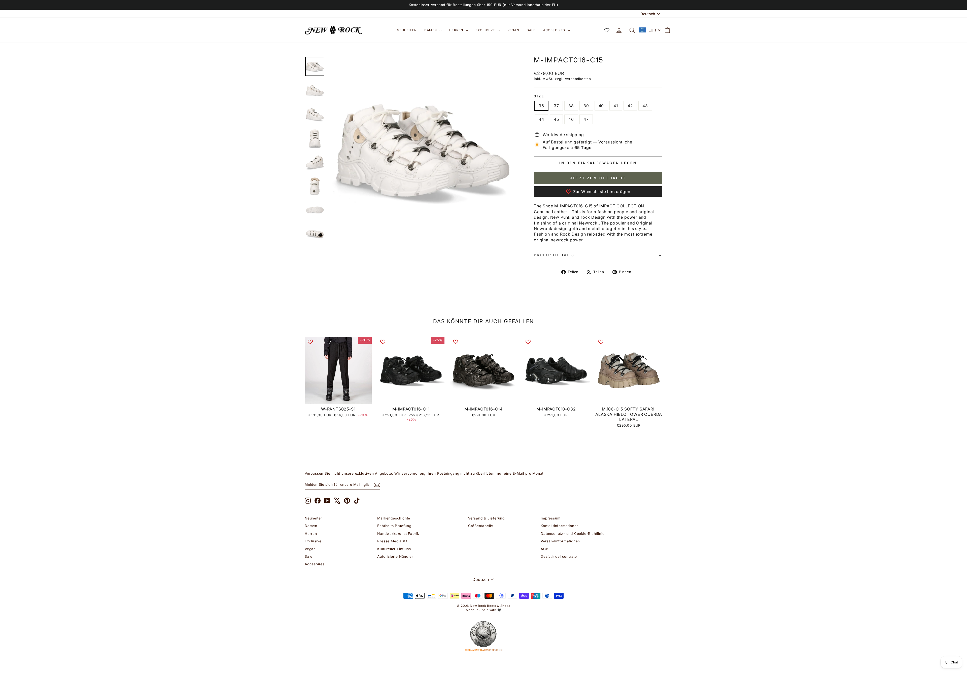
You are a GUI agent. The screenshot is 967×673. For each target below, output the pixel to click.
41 (615, 105)
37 (556, 105)
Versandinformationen (560, 541)
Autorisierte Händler (395, 556)
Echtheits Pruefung (394, 526)
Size (539, 96)
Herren (456, 30)
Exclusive (486, 30)
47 (586, 119)
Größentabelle (480, 526)
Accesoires (554, 30)
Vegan (513, 30)
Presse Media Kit (392, 541)
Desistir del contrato (559, 556)
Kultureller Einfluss (394, 549)
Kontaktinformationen (560, 526)
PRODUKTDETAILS (554, 255)
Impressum (550, 518)
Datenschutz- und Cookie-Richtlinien (574, 534)
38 (571, 105)
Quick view (338, 398)
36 (541, 105)
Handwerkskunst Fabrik (398, 534)
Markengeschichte (393, 518)
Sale (531, 30)
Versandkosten (578, 79)
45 (556, 119)
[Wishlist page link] (606, 30)
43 (645, 105)
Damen (431, 30)
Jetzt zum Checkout (598, 178)
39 (586, 105)
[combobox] (650, 29)
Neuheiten (407, 30)
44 (541, 119)
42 (630, 105)
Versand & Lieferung (486, 518)
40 (601, 105)
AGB (544, 549)
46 (571, 119)
